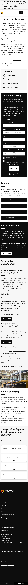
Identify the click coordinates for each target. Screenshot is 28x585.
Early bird (8, 200)
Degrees (3, 502)
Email (4, 136)
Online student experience (8, 514)
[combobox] (14, 125)
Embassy (9, 361)
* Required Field (6, 119)
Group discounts (10, 217)
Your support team (6, 521)
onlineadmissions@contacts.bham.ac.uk (12, 542)
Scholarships (10, 75)
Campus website (5, 530)
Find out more (6, 253)
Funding (3, 508)
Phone (5, 143)
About (2, 511)
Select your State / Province (19, 150)
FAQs (2, 524)
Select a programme (8, 122)
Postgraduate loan (12, 83)
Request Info (21, 583)
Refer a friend (9, 206)
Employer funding (12, 87)
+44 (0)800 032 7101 (6, 534)
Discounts (9, 79)
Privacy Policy (4, 559)
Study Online (10, 366)
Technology (4, 518)
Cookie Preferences (6, 562)
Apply (7, 583)
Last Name (17, 129)
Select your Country (6, 150)
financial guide (17, 60)
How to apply (4, 505)
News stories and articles (7, 527)
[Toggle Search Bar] (21, 12)
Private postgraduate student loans (10, 243)
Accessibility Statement (7, 565)
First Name (6, 129)
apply (23, 233)
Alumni (7, 212)
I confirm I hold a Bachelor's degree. (12, 157)
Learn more (4, 551)
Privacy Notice (12, 174)
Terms (16, 164)
